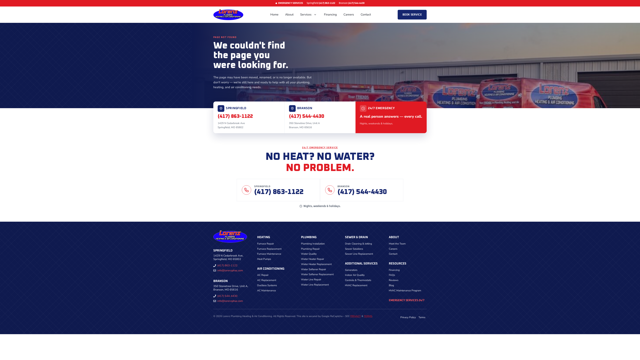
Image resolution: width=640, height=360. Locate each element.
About (289, 14)
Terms (421, 317)
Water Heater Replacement (316, 264)
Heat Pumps (264, 259)
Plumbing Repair (310, 248)
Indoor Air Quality (355, 275)
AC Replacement (266, 280)
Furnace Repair (265, 243)
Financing (330, 14)
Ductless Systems (267, 285)
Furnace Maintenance (269, 254)
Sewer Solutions (354, 248)
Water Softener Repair (313, 269)
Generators (351, 270)
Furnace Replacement (269, 248)
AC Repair (262, 275)
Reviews (393, 280)
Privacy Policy (408, 317)
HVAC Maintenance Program (405, 290)
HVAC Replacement (356, 285)
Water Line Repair (311, 279)
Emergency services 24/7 (406, 300)
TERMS (368, 316)
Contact (366, 14)
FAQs (392, 275)
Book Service (412, 14)
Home (274, 14)
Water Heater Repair (312, 259)
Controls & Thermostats (358, 280)
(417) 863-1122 (235, 116)
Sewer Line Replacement (359, 254)
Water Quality (309, 254)
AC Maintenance (266, 290)
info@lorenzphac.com (230, 270)
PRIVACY (355, 316)
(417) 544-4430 (306, 116)
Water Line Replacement (315, 284)
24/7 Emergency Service (320, 148)
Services (306, 14)
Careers (349, 14)
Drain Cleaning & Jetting (358, 243)
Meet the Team (397, 243)
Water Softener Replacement (317, 274)
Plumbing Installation (313, 243)
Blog (391, 285)
